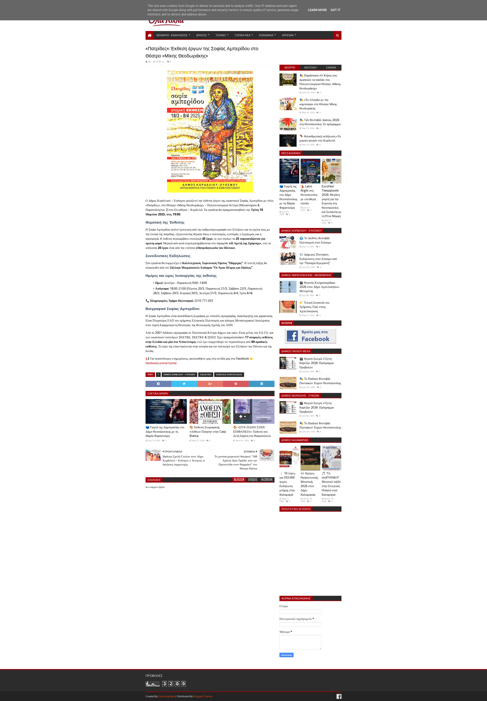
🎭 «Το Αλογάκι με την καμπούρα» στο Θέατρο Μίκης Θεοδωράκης (318, 104)
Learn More (317, 10)
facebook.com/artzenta (161, 363)
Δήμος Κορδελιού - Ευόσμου (179, 375)
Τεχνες (221, 35)
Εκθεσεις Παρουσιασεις (229, 375)
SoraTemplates (166, 696)
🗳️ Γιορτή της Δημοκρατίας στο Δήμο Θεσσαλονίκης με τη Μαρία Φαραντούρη (165, 431)
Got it (336, 10)
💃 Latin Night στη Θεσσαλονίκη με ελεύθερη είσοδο (309, 195)
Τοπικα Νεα (242, 35)
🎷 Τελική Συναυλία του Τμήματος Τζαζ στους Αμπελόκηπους (314, 307)
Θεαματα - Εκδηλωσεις (172, 35)
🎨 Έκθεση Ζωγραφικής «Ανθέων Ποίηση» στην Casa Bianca (207, 431)
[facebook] (338, 696)
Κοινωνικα (266, 35)
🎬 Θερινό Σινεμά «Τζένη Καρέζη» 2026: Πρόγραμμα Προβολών (316, 363)
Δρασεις (201, 35)
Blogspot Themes (202, 696)
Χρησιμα (288, 35)
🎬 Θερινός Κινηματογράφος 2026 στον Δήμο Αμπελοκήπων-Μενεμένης (319, 287)
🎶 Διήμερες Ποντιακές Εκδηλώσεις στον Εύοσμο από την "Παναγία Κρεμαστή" (318, 259)
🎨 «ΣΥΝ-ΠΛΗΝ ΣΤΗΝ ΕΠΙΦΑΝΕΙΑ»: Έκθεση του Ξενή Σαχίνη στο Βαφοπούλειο (252, 431)
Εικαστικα (205, 375)
